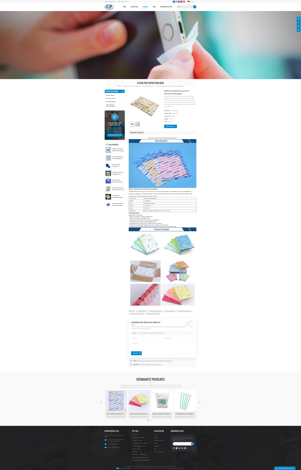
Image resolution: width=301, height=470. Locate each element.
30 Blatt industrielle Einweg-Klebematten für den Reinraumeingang (186, 414)
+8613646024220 (111, 1)
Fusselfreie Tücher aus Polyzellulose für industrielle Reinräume (118, 173)
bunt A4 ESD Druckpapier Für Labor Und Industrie (150, 364)
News (154, 7)
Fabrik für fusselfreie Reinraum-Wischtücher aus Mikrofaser (118, 150)
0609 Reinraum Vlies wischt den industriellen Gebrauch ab (163, 414)
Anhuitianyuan (181, 468)
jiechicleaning (174, 468)
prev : (135, 361)
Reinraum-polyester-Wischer (138, 446)
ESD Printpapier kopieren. (153, 314)
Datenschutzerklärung (159, 451)
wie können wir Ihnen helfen (115, 124)
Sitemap (156, 446)
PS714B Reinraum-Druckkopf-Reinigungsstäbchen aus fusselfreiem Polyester (140, 414)
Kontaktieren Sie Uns (159, 440)
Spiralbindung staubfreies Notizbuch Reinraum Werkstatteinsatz (117, 196)
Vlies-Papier (135, 451)
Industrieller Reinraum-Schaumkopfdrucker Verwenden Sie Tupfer (118, 158)
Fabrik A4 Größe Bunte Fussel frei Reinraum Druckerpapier (150, 333)
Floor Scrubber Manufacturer (148, 468)
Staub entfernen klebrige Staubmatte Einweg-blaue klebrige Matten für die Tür (117, 181)
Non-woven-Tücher (110, 98)
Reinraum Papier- (142, 311)
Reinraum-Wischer (110, 95)
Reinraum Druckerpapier (156, 311)
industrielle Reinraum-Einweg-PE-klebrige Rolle (117, 204)
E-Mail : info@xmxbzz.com (114, 447)
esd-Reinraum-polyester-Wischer (140, 443)
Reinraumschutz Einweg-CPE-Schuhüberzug (116, 165)
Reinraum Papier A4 (170, 311)
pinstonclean (167, 468)
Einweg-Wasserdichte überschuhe (140, 457)
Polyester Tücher (136, 449)
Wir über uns (134, 7)
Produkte (145, 7)
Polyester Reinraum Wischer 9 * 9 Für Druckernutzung (118, 414)
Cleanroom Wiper (160, 468)
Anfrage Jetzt (171, 126)
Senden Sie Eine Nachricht (286, 468)
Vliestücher (134, 435)
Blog (174, 466)
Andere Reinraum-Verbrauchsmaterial (110, 105)
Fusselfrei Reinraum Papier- (185, 311)
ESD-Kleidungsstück (111, 101)
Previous (101, 402)
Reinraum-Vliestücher (137, 440)
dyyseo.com (169, 466)
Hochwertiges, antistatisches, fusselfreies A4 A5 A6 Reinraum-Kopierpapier (154, 361)
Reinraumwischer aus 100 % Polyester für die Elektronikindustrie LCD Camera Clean (118, 189)
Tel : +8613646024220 (113, 444)
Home (124, 7)
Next (199, 402)
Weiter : (136, 364)
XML (155, 449)
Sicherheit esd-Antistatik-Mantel (139, 454)
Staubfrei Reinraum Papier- (137, 314)
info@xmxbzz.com (124, 1)
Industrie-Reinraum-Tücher (138, 437)
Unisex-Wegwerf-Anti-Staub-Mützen (140, 460)
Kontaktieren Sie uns (166, 7)
